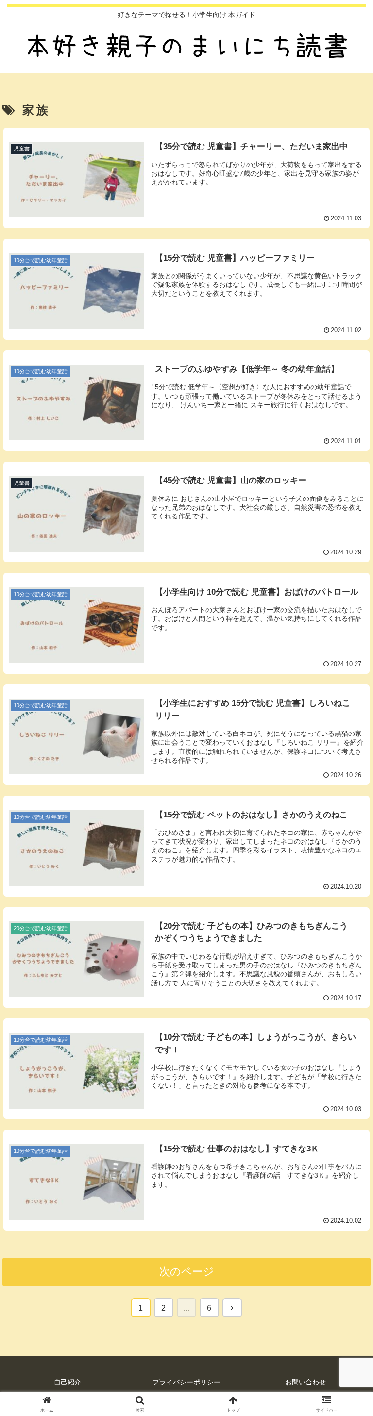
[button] (344, 1284)
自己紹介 (67, 1382)
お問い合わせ (305, 1382)
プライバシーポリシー (186, 1382)
